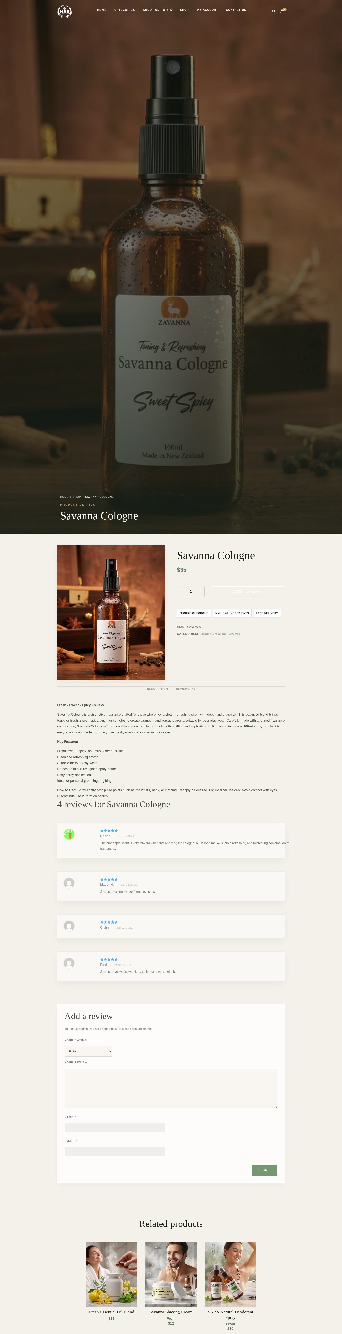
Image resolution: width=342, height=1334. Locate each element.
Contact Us (236, 10)
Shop (184, 10)
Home (101, 10)
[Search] (274, 11)
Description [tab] (157, 688)
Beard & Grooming (213, 633)
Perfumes (233, 633)
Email (71, 1141)
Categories (124, 10)
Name (70, 1117)
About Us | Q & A (157, 10)
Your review (77, 1062)
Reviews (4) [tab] (185, 688)
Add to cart (248, 591)
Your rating (76, 1040)
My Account (207, 10)
